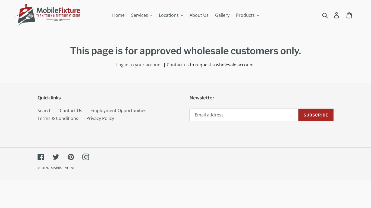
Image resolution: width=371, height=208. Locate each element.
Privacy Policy (100, 118)
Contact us (178, 65)
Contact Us (71, 110)
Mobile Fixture (62, 167)
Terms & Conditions (57, 118)
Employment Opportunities (118, 110)
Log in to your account (139, 65)
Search (44, 110)
